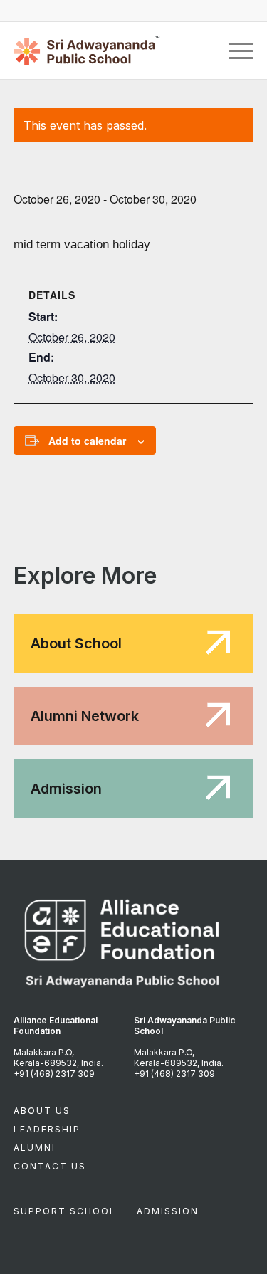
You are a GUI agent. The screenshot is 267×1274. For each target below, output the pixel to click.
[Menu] (233, 50)
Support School (65, 1211)
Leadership (47, 1129)
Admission (168, 1211)
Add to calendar (87, 440)
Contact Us (50, 1166)
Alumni (35, 1147)
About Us (42, 1110)
